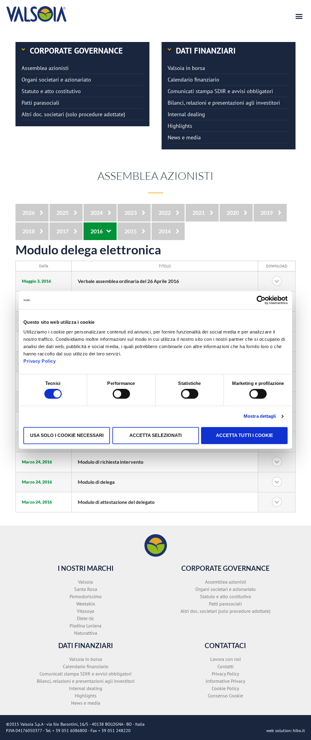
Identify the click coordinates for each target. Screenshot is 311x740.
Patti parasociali (40, 102)
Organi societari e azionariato (56, 79)
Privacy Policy (39, 361)
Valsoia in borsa (186, 68)
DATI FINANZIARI (206, 50)
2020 (233, 212)
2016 (97, 231)
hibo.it (299, 730)
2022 (165, 212)
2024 (97, 212)
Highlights (180, 125)
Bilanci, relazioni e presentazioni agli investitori (224, 102)
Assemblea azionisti (45, 68)
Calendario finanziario (193, 79)
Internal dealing (186, 114)
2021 (199, 212)
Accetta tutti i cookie (244, 435)
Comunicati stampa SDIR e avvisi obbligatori (220, 91)
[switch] (121, 394)
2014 (165, 231)
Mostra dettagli (260, 416)
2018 (28, 231)
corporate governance (76, 50)
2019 (267, 212)
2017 (62, 231)
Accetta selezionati (155, 435)
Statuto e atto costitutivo (51, 91)
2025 (62, 212)
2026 (28, 212)
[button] (299, 16)
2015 (131, 231)
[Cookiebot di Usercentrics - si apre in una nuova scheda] (261, 300)
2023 (131, 212)
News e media (184, 137)
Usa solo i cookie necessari (67, 435)
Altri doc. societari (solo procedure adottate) (73, 114)
